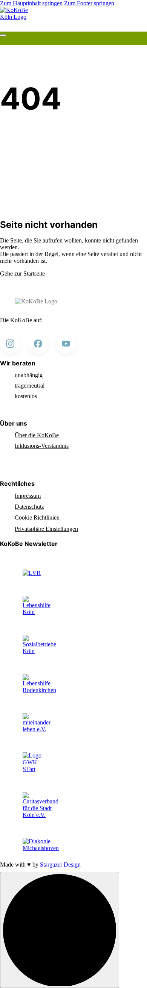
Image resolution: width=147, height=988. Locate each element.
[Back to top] (59, 930)
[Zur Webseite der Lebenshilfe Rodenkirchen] (39, 690)
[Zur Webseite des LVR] (32, 573)
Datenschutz (29, 506)
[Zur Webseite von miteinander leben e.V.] (37, 729)
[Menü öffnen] (3, 35)
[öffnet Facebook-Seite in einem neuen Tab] (38, 343)
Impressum (28, 495)
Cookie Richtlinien (37, 517)
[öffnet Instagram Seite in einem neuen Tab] (10, 343)
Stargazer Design (60, 864)
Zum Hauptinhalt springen (31, 3)
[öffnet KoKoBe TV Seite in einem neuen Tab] (66, 343)
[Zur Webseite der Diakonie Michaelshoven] (41, 848)
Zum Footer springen (89, 3)
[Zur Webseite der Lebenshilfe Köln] (37, 612)
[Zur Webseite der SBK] (39, 651)
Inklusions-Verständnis (42, 445)
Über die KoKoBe (37, 435)
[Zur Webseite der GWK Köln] (36, 769)
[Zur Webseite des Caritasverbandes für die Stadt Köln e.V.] (40, 815)
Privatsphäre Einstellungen (46, 529)
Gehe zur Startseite (22, 273)
